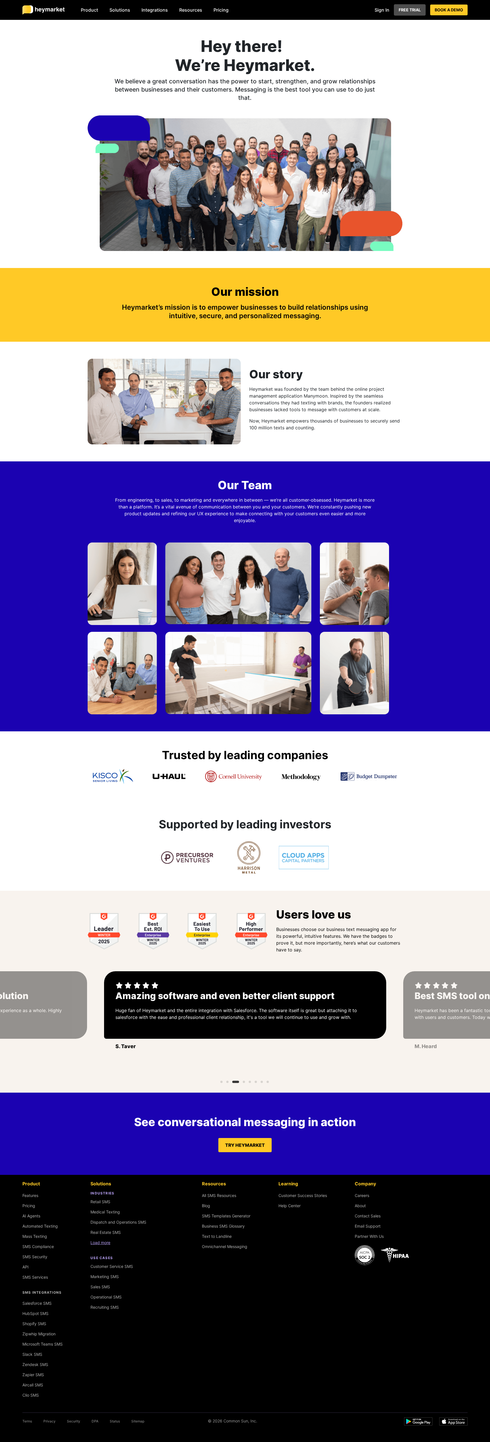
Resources (190, 10)
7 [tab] (262, 1082)
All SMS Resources (219, 1195)
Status (115, 1421)
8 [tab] (268, 1082)
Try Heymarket (245, 1145)
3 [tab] (235, 1082)
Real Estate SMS (105, 1232)
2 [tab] (227, 1082)
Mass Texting (34, 1236)
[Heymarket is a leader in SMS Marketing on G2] (104, 931)
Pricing (221, 10)
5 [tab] (250, 1082)
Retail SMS (100, 1201)
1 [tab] (221, 1082)
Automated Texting (40, 1226)
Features (30, 1195)
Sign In (382, 9)
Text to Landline (217, 1236)
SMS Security (34, 1256)
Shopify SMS (34, 1323)
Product (89, 10)
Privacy (49, 1421)
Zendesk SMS (35, 1364)
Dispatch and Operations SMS (118, 1222)
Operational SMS (106, 1297)
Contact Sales (368, 1215)
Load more (100, 1242)
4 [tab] (244, 1082)
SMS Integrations (42, 1293)
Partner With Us (369, 1236)
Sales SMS (100, 1286)
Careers (362, 1195)
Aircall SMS (32, 1384)
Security (73, 1421)
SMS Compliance (38, 1246)
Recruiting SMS (104, 1307)
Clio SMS (30, 1395)
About (360, 1205)
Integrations (154, 10)
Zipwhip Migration (39, 1333)
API (25, 1266)
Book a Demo (449, 9)
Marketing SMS (104, 1276)
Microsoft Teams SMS (42, 1344)
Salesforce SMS (37, 1303)
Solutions (119, 10)
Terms (27, 1421)
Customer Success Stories (302, 1195)
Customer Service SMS (111, 1266)
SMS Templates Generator (226, 1215)
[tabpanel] (245, 1017)
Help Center (289, 1205)
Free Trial (410, 9)
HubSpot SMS (35, 1313)
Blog (206, 1205)
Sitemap (137, 1421)
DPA (95, 1421)
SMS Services (35, 1277)
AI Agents (31, 1215)
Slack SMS (32, 1354)
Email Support (368, 1226)
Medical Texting (105, 1211)
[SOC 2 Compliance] (383, 1255)
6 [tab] (256, 1082)
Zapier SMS (33, 1374)
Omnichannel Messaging (224, 1246)
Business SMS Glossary (223, 1226)
